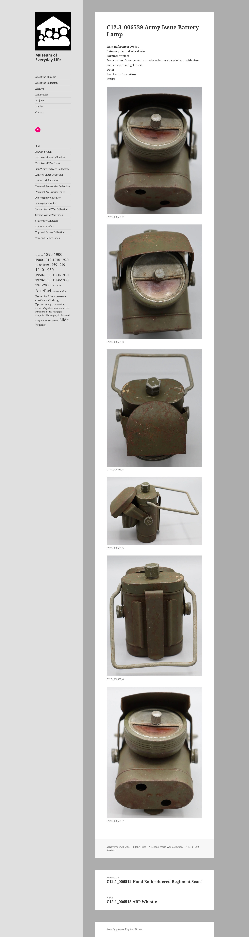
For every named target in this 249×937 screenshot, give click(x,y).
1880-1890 (39, 255)
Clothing (53, 300)
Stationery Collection (46, 220)
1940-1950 (44, 269)
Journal (53, 305)
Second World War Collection (51, 209)
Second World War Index (49, 215)
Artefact (43, 290)
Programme (41, 320)
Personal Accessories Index (50, 192)
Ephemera (42, 304)
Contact (39, 112)
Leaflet (61, 304)
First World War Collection (50, 157)
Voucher (40, 324)
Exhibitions (41, 94)
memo (67, 308)
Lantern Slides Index (46, 180)
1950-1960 (43, 275)
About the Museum (45, 77)
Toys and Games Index (47, 238)
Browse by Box (43, 151)
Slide (64, 319)
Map (56, 308)
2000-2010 (56, 285)
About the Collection (46, 82)
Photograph (53, 315)
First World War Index (47, 163)
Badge (63, 291)
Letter (38, 308)
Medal (61, 308)
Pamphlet (40, 315)
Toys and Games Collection (50, 232)
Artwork (56, 292)
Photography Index (45, 203)
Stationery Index (44, 226)
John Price (140, 846)
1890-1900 (53, 254)
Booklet (48, 296)
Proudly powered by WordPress (124, 929)
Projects (39, 100)
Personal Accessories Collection (52, 186)
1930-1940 (57, 264)
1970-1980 (43, 280)
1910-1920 (61, 260)
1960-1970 (61, 275)
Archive (39, 88)
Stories (39, 106)
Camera (60, 296)
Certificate (41, 300)
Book (38, 296)
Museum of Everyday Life (48, 57)
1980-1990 (61, 280)
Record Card (53, 320)
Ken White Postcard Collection (52, 169)
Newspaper (57, 312)
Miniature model (43, 311)
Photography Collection (48, 197)
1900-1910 (43, 259)
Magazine (48, 308)
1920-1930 (42, 265)
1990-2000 (42, 285)
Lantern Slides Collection (49, 174)
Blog (37, 146)
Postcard (65, 315)
